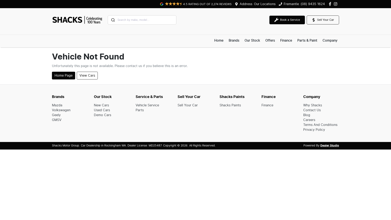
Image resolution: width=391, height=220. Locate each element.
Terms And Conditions (320, 124)
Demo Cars (102, 115)
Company (330, 40)
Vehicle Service (147, 105)
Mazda (57, 105)
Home (218, 40)
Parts (140, 110)
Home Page (63, 75)
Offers (270, 40)
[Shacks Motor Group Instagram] (336, 4)
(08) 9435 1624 (313, 4)
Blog (306, 115)
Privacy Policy (314, 129)
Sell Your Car (188, 105)
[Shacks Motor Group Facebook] (331, 4)
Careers (309, 120)
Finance (286, 40)
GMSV (57, 120)
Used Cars (102, 110)
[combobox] (142, 20)
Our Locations (265, 4)
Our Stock (252, 40)
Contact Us (312, 110)
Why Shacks (312, 105)
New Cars (101, 105)
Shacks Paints (230, 105)
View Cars (87, 75)
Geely (56, 115)
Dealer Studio (329, 145)
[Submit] (113, 19)
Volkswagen (61, 110)
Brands (234, 40)
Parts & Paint (307, 40)
